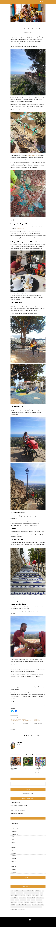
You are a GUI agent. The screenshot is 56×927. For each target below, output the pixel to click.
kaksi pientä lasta (15, 895)
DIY (43, 890)
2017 (14, 858)
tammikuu (15, 834)
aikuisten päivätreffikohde (32, 155)
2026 (13, 822)
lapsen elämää (14, 897)
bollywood (38, 890)
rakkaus (13, 904)
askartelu (17, 890)
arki (12, 890)
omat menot (13, 902)
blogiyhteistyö (30, 890)
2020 (14, 850)
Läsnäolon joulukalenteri (13, 767)
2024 (14, 839)
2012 (14, 872)
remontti (24, 904)
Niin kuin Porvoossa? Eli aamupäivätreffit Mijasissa (15, 720)
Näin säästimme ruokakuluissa (17, 810)
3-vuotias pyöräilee (15, 802)
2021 (14, 847)
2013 (14, 869)
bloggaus (23, 890)
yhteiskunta (21, 909)
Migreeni (25, 767)
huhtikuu (14, 826)
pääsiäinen (39, 902)
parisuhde (20, 902)
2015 (14, 864)
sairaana (34, 904)
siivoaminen (40, 904)
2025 (14, 837)
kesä (33, 895)
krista (40, 735)
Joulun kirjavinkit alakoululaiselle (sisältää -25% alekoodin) (39, 769)
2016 (14, 861)
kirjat (37, 895)
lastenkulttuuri (31, 897)
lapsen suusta (22, 897)
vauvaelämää (14, 909)
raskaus (18, 904)
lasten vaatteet (40, 897)
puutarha (27, 902)
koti (42, 895)
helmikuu (14, 831)
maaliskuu (15, 828)
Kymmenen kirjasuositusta (16, 813)
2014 (14, 866)
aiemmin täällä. (20, 228)
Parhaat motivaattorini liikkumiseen (19, 808)
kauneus (29, 895)
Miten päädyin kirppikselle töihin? (18, 805)
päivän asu (33, 902)
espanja (13, 729)
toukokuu (15, 823)
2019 (14, 853)
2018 (14, 856)
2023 (14, 842)
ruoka (29, 904)
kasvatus (23, 895)
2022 (14, 845)
